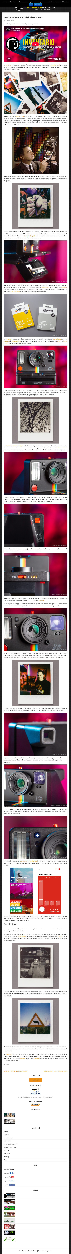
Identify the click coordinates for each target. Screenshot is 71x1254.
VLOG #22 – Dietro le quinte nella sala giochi (55, 1071)
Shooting (6, 1157)
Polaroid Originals (55, 65)
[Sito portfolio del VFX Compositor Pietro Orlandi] (9, 1214)
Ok (31, 4)
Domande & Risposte (10, 1147)
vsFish (50, 1251)
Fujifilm (60, 936)
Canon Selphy (22, 936)
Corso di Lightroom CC (10, 1144)
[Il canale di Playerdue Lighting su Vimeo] (10, 1169)
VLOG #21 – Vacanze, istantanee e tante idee (15, 1071)
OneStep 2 (36, 1058)
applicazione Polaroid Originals (29, 861)
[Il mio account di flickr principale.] (10, 1173)
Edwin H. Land (19, 116)
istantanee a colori (61, 448)
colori (58, 341)
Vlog (5, 1160)
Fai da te (6, 1150)
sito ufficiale (57, 339)
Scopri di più (38, 4)
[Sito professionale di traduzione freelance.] (9, 1220)
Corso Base (7, 1141)
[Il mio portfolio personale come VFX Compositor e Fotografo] (9, 1195)
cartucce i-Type (15, 291)
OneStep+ (9, 65)
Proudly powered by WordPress (28, 1251)
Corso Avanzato (8, 1138)
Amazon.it (7, 341)
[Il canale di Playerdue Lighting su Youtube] (10, 1177)
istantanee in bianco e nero (14, 446)
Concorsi (6, 1135)
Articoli (6, 1131)
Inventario (7, 1064)
